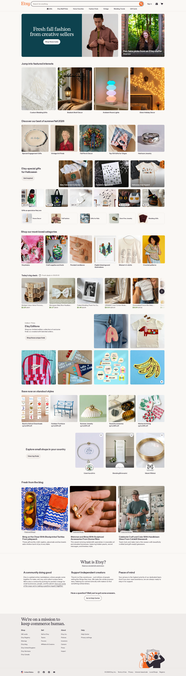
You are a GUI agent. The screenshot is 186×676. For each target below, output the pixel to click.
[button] (27, 672)
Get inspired (28, 178)
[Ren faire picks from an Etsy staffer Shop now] (142, 35)
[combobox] (85, 3)
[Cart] (161, 3)
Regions (162, 672)
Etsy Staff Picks (62, 9)
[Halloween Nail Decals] (112, 173)
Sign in (149, 4)
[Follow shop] (101, 435)
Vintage (106, 9)
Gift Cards (133, 9)
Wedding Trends (119, 9)
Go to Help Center (93, 598)
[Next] (161, 291)
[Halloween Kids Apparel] (148, 173)
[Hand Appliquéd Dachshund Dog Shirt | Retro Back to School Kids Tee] (147, 331)
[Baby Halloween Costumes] (76, 173)
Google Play (44, 662)
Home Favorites (78, 9)
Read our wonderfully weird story (93, 566)
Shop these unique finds (36, 338)
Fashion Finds (93, 9)
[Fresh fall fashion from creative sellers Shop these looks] (70, 35)
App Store (28, 662)
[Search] (141, 3)
